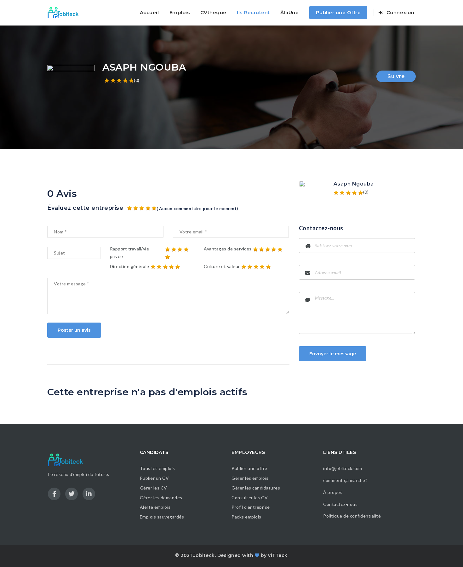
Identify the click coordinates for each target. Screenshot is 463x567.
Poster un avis (74, 330)
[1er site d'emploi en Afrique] (66, 12)
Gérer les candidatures (256, 487)
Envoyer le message (332, 354)
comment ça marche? (345, 480)
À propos (332, 492)
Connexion (399, 12)
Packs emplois (246, 516)
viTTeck (278, 555)
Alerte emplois (155, 507)
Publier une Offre (338, 12)
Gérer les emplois (250, 478)
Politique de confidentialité (352, 515)
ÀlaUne (289, 12)
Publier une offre (249, 468)
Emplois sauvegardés (162, 516)
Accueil (149, 12)
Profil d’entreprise (251, 507)
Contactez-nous (340, 504)
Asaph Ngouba (354, 184)
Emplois (179, 12)
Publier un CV (154, 478)
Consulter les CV (250, 497)
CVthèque (213, 12)
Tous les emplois (157, 468)
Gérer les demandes (161, 497)
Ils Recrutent (253, 12)
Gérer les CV (153, 487)
